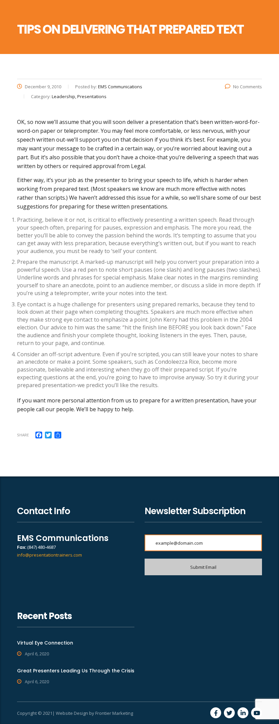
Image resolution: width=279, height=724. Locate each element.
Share (23, 434)
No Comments (247, 87)
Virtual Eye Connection (45, 642)
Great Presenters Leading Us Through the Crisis (75, 670)
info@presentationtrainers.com (49, 555)
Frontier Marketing (114, 713)
